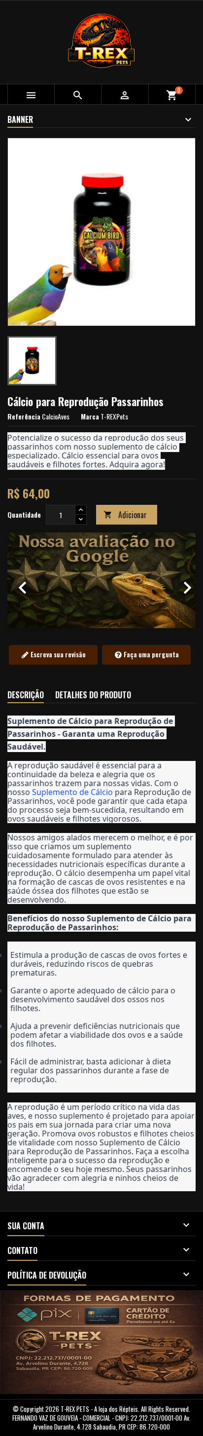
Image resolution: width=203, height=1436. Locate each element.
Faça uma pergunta (150, 654)
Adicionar (125, 515)
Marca (90, 416)
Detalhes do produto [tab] (93, 695)
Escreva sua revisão (57, 654)
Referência (23, 416)
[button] (21, 580)
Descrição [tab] (25, 695)
